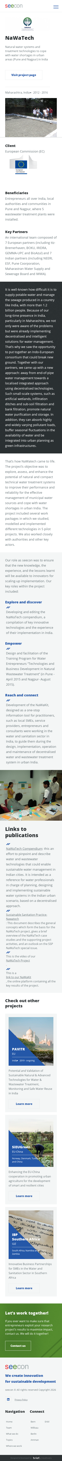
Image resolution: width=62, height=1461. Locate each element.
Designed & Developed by (21, 1458)
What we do (12, 1433)
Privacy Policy (21, 1399)
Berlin (34, 1433)
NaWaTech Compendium (24, 849)
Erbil (47, 1421)
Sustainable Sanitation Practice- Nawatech (26, 917)
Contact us (18, 1346)
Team (9, 1427)
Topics (9, 1439)
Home (9, 1421)
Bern (33, 1421)
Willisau (34, 1427)
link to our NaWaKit (18, 977)
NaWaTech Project (18, 960)
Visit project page (23, 75)
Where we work (14, 1445)
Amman (35, 1439)
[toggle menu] (56, 6)
